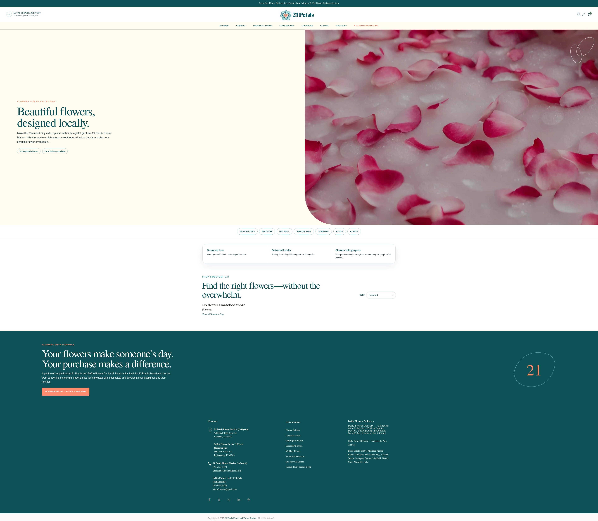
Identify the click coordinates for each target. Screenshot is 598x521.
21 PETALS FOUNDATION (367, 26)
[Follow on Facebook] (209, 500)
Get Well (284, 231)
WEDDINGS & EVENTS (262, 26)
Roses (339, 231)
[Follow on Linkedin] (238, 500)
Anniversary (304, 231)
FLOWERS (224, 26)
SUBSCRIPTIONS (287, 26)
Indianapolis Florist (294, 440)
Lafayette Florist (293, 435)
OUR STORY (341, 26)
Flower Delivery (293, 430)
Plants (354, 231)
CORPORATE (307, 26)
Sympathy (323, 231)
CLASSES (324, 26)
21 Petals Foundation (295, 456)
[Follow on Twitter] (219, 500)
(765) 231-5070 (220, 467)
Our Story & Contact (295, 462)
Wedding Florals (293, 451)
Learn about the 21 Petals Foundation (65, 392)
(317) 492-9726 (220, 485)
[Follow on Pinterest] (248, 500)
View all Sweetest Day (213, 314)
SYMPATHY (241, 26)
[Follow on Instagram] (229, 500)
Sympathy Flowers (294, 446)
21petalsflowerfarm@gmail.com (227, 471)
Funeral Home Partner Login (298, 467)
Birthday (267, 231)
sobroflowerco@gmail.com (225, 489)
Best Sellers (247, 231)
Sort (362, 295)
